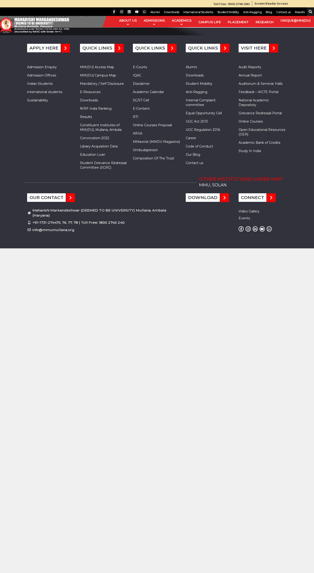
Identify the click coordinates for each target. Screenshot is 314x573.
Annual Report (250, 75)
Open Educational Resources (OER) (262, 132)
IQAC (137, 75)
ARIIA (137, 133)
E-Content (141, 108)
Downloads (171, 12)
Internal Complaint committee (201, 102)
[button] (309, 12)
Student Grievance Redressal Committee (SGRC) (103, 165)
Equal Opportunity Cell (204, 113)
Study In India (250, 151)
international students (44, 92)
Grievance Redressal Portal (260, 113)
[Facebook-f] (114, 12)
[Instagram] (121, 12)
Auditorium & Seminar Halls (261, 84)
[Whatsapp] (144, 12)
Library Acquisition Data (99, 146)
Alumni (155, 12)
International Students (198, 12)
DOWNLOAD (202, 197)
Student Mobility (228, 12)
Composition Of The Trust (153, 158)
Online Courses (251, 121)
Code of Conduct (199, 146)
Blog (269, 12)
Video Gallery (249, 211)
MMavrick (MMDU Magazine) (156, 142)
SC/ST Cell (141, 100)
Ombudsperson (145, 150)
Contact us (283, 12)
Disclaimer (141, 84)
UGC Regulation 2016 (203, 130)
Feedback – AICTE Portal (258, 92)
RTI (135, 117)
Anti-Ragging (252, 12)
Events (244, 218)
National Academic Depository (254, 102)
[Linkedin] (129, 12)
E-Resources (90, 92)
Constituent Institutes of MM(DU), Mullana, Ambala (101, 127)
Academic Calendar (148, 92)
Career (191, 138)
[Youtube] (137, 12)
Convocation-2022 (94, 138)
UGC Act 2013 (197, 121)
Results (300, 12)
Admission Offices (41, 75)
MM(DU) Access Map (97, 67)
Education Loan (92, 155)
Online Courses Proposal (152, 125)
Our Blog (193, 155)
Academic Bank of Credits (259, 143)
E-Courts (140, 67)
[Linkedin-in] (255, 228)
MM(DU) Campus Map (98, 75)
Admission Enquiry (42, 67)
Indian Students (40, 84)
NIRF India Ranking (95, 108)
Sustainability (37, 100)
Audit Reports (250, 67)
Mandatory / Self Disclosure (102, 84)
